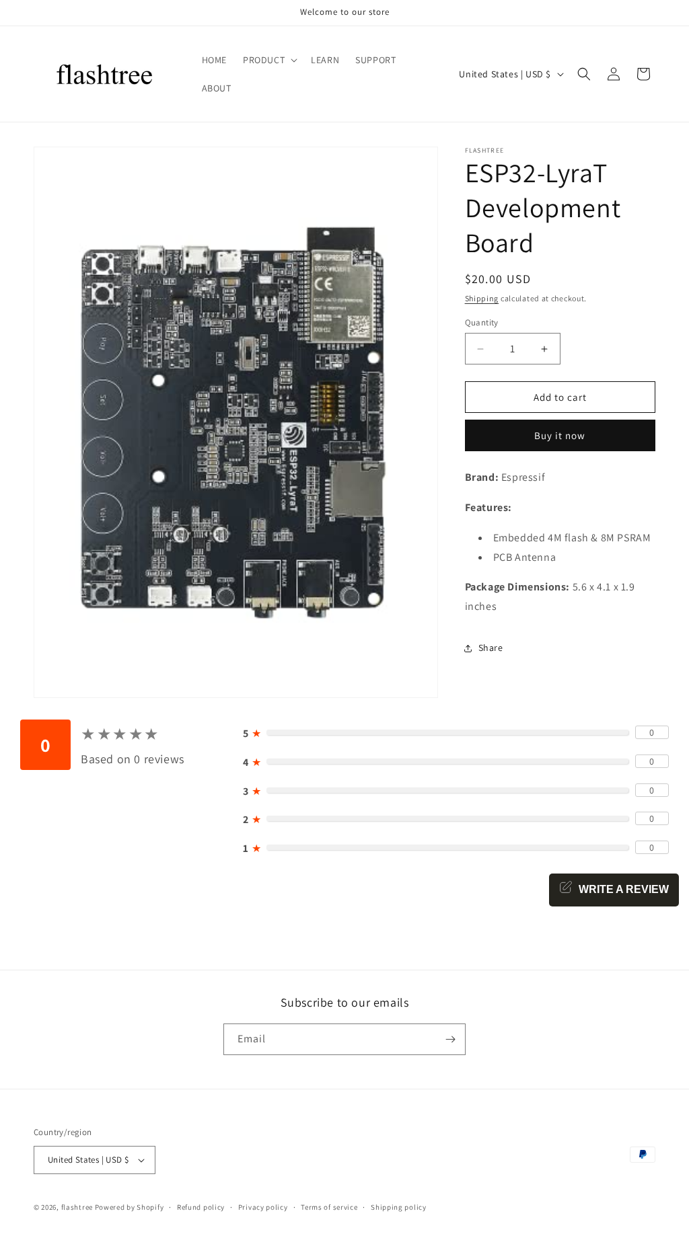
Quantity (482, 322)
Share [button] (490, 648)
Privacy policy (263, 1207)
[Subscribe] (450, 1039)
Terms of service (329, 1207)
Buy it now (559, 435)
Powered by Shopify (129, 1207)
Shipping (482, 298)
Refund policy (201, 1207)
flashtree (77, 1207)
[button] (269, 60)
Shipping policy (399, 1207)
